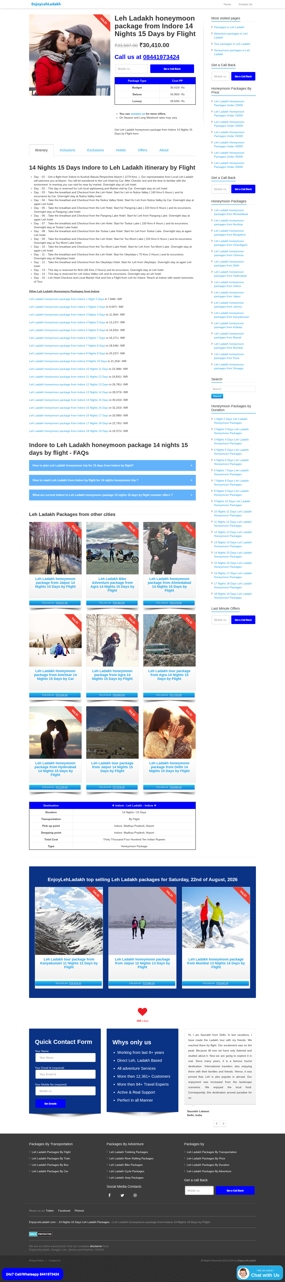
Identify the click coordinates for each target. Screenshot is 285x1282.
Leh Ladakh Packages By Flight (51, 1152)
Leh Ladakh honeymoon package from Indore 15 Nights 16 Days (69, 407)
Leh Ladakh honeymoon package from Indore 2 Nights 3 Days (67, 306)
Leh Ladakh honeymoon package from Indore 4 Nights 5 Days (67, 322)
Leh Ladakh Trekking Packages (128, 1152)
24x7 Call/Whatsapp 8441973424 (32, 1274)
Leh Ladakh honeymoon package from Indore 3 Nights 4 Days (67, 314)
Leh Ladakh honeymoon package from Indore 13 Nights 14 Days (69, 392)
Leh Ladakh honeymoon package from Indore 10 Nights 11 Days (68, 368)
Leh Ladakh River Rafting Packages (131, 1158)
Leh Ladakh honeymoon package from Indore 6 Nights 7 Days (67, 337)
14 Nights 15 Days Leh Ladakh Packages (84, 1222)
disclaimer (96, 1246)
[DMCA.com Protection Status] (41, 1233)
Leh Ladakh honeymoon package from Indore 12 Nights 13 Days (69, 384)
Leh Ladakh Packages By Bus (50, 1164)
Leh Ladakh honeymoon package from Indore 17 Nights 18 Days (69, 423)
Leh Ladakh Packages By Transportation (212, 1152)
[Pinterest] (135, 1195)
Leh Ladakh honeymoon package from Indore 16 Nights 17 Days (69, 415)
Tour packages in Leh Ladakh (232, 43)
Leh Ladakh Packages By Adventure (209, 1171)
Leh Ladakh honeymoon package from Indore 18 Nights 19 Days (69, 431)
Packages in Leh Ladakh (229, 27)
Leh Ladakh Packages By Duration (208, 1164)
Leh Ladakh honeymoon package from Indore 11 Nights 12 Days (68, 376)
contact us (138, 113)
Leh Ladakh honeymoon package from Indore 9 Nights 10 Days (68, 361)
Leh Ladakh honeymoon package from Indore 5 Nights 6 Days (67, 330)
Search (217, 396)
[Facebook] (109, 1195)
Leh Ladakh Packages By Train (51, 1158)
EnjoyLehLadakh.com (42, 1222)
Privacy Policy (36, 1260)
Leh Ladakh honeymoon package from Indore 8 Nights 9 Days (67, 353)
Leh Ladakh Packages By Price (206, 1158)
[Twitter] (122, 1195)
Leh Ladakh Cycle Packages (126, 1171)
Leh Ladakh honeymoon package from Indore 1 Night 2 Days (66, 299)
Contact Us (54, 1260)
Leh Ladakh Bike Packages (126, 1164)
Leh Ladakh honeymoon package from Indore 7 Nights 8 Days (67, 345)
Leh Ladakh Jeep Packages (126, 1177)
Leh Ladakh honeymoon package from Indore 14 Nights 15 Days (69, 399)
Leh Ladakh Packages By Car (50, 1171)
